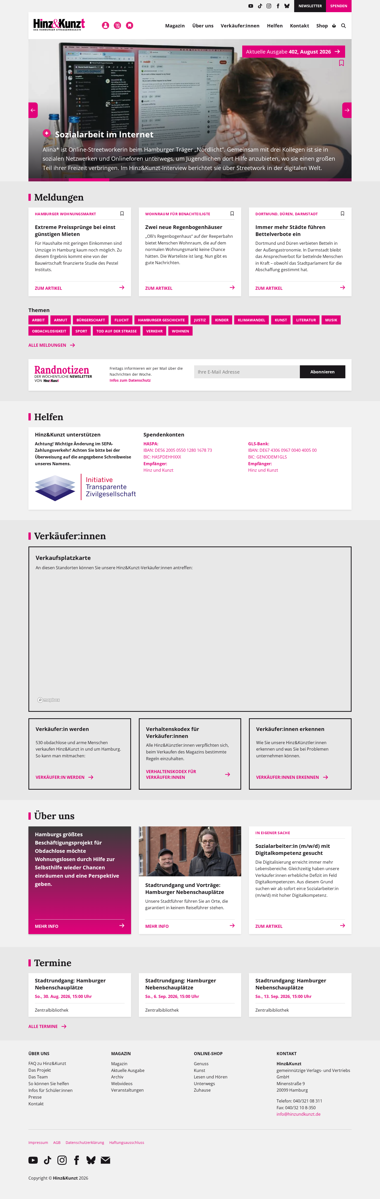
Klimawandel (251, 319)
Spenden (338, 5)
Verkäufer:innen (240, 26)
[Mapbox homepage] (48, 700)
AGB (56, 1142)
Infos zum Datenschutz (130, 380)
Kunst (281, 319)
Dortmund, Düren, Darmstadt (286, 213)
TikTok (259, 6)
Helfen (275, 26)
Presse (35, 1097)
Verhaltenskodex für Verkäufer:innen (171, 774)
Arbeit (38, 319)
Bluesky (287, 6)
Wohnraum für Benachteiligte (177, 213)
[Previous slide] (33, 110)
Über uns (203, 26)
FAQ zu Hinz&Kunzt (47, 1063)
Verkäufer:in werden (60, 777)
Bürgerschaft (91, 319)
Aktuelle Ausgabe (128, 1070)
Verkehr (154, 331)
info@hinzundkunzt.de (299, 1114)
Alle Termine (43, 1026)
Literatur (306, 319)
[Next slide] (347, 110)
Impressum (38, 1142)
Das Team (38, 1077)
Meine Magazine (117, 25)
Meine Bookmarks (129, 25)
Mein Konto (105, 25)
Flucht (122, 319)
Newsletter (310, 5)
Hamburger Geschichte (161, 319)
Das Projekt (39, 1070)
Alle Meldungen (47, 345)
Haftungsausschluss (126, 1142)
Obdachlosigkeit (49, 331)
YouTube (250, 6)
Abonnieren (322, 372)
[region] (190, 640)
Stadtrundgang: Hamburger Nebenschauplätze (70, 984)
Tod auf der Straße (116, 331)
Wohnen (180, 331)
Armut (60, 319)
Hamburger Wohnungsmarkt (65, 213)
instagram (268, 6)
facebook (278, 6)
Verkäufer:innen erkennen (287, 777)
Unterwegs (204, 1083)
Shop (322, 26)
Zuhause (202, 1090)
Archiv (117, 1077)
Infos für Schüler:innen (50, 1090)
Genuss (201, 1064)
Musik (331, 319)
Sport (81, 331)
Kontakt (299, 26)
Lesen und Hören (210, 1077)
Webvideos (122, 1083)
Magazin (175, 26)
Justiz (200, 319)
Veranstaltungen (127, 1090)
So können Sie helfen (48, 1083)
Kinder (222, 319)
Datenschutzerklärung (85, 1142)
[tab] (48, 179)
